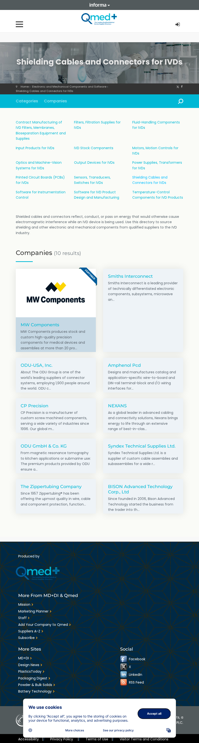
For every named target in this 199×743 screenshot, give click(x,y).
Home (25, 87)
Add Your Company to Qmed (43, 624)
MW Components (40, 324)
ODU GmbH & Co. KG (44, 446)
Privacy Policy (64, 739)
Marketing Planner (33, 611)
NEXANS (117, 405)
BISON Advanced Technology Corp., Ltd (140, 489)
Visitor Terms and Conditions (144, 739)
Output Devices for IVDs (94, 162)
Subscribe (26, 637)
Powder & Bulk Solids (35, 684)
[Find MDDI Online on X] (124, 666)
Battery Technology (35, 691)
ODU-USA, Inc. (36, 365)
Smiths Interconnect (130, 276)
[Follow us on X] (178, 87)
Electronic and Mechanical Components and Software (69, 87)
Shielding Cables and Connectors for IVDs (44, 91)
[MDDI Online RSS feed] (124, 682)
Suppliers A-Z (29, 631)
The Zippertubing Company (51, 486)
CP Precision (34, 405)
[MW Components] (56, 293)
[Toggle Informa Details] (99, 5)
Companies (55, 101)
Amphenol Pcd (124, 365)
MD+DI (23, 658)
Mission (24, 604)
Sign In (178, 24)
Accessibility (30, 739)
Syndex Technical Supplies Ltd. (141, 446)
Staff (22, 617)
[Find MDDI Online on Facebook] (124, 659)
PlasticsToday (29, 671)
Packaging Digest (32, 678)
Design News (28, 664)
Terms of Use (99, 739)
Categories (27, 101)
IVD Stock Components (93, 148)
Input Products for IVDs (35, 148)
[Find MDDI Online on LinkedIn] (124, 674)
